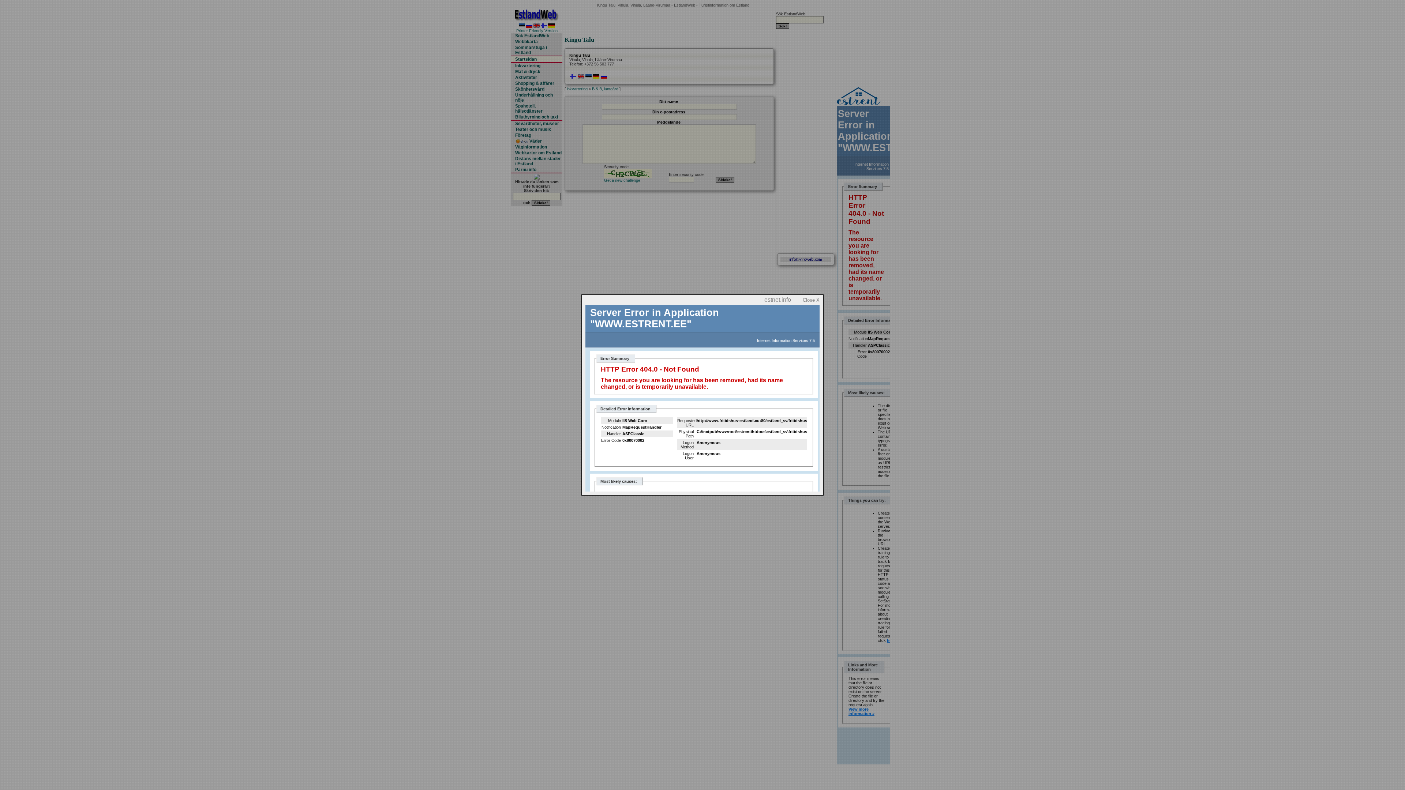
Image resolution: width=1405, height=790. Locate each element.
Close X (811, 300)
